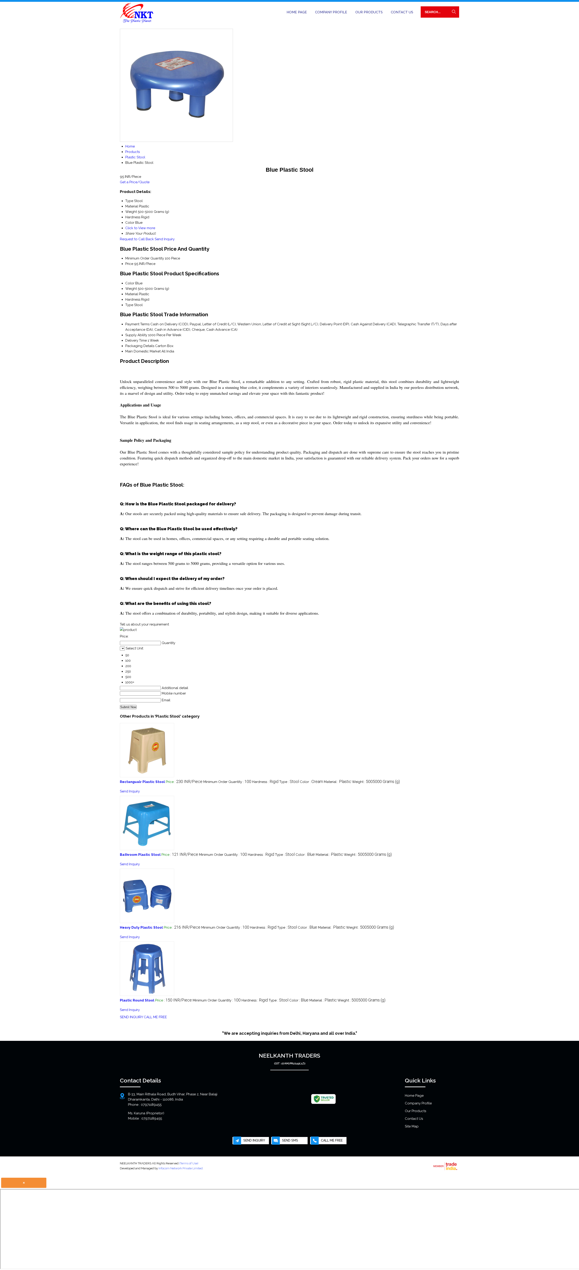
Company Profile (331, 12)
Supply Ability (136, 335)
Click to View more (140, 228)
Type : (289, 782)
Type (129, 305)
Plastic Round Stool (137, 1000)
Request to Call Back (137, 239)
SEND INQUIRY (131, 1017)
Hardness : (265, 782)
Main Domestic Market (143, 351)
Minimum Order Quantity (144, 258)
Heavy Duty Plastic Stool (141, 927)
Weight (131, 289)
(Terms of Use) (188, 1163)
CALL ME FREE (155, 1017)
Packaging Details (139, 346)
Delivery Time (136, 340)
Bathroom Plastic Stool (140, 855)
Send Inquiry (165, 239)
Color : (311, 782)
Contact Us (402, 12)
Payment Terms (137, 324)
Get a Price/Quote (134, 182)
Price (129, 264)
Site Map (412, 1126)
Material (131, 294)
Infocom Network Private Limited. (181, 1168)
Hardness (132, 299)
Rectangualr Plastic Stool (142, 782)
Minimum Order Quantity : (227, 782)
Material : (337, 782)
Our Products (369, 12)
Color (129, 283)
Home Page (297, 12)
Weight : (376, 782)
